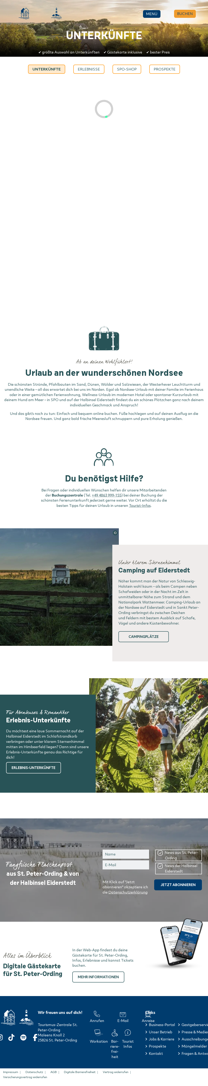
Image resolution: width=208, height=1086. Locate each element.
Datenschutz (34, 1072)
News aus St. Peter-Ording (181, 855)
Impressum (10, 1072)
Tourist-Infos (140, 505)
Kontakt (156, 1053)
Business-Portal (162, 1024)
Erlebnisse (89, 69)
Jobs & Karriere (161, 1039)
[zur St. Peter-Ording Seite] (8, 1017)
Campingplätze (144, 636)
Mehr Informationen (98, 977)
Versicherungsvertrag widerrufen (25, 1077)
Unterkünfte (46, 69)
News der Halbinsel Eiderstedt (181, 868)
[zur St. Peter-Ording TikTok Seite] (11, 1036)
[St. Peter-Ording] (24, 13)
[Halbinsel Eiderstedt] (56, 13)
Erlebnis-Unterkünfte (33, 767)
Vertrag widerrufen (115, 1072)
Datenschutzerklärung (128, 892)
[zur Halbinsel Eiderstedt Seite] (26, 1017)
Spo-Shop (127, 69)
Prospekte (165, 69)
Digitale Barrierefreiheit (79, 1072)
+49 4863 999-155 (106, 495)
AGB (53, 1072)
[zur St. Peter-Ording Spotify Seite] (23, 1036)
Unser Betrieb (160, 1032)
